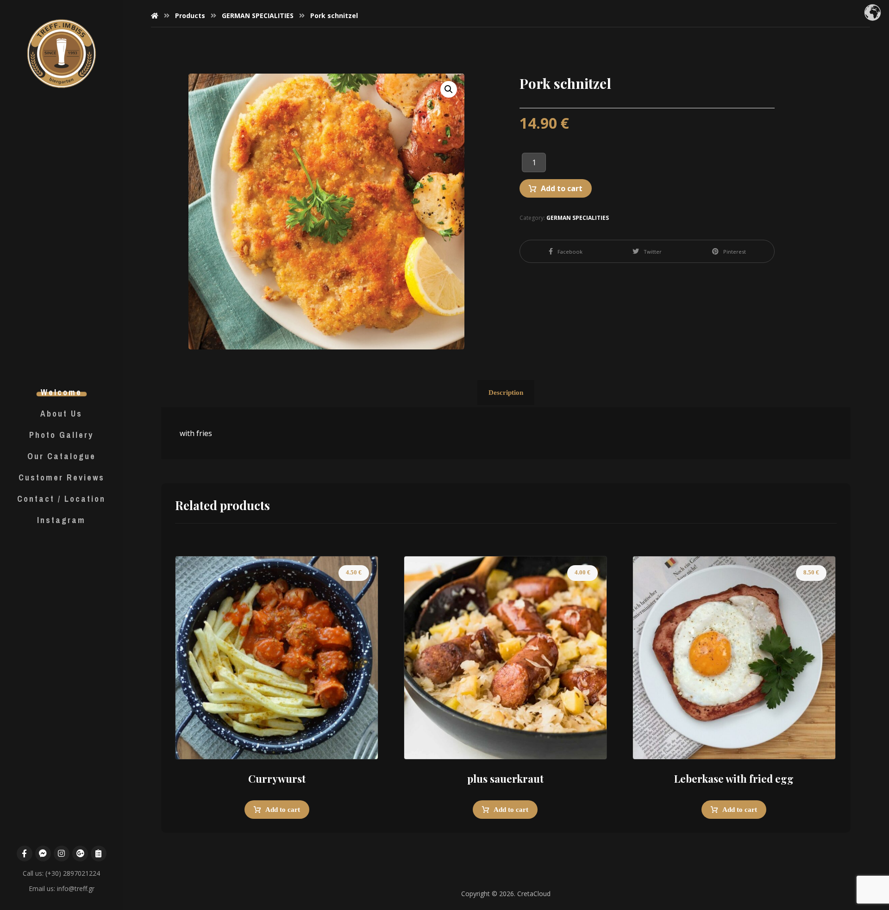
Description (505, 392)
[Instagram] (61, 853)
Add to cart (561, 188)
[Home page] (154, 15)
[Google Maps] (80, 853)
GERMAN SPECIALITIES (577, 218)
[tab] (505, 392)
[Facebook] (24, 853)
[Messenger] (43, 853)
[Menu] (98, 853)
